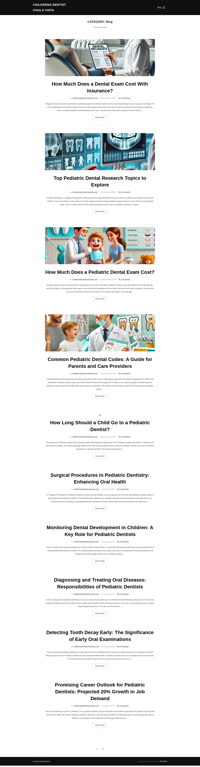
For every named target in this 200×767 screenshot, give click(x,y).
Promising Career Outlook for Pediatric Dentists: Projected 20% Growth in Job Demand (100, 691)
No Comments (124, 98)
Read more (101, 117)
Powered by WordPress (41, 761)
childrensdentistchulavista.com (85, 98)
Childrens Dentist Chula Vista (49, 7)
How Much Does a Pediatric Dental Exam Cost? (100, 272)
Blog (159, 7)
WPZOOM (163, 761)
